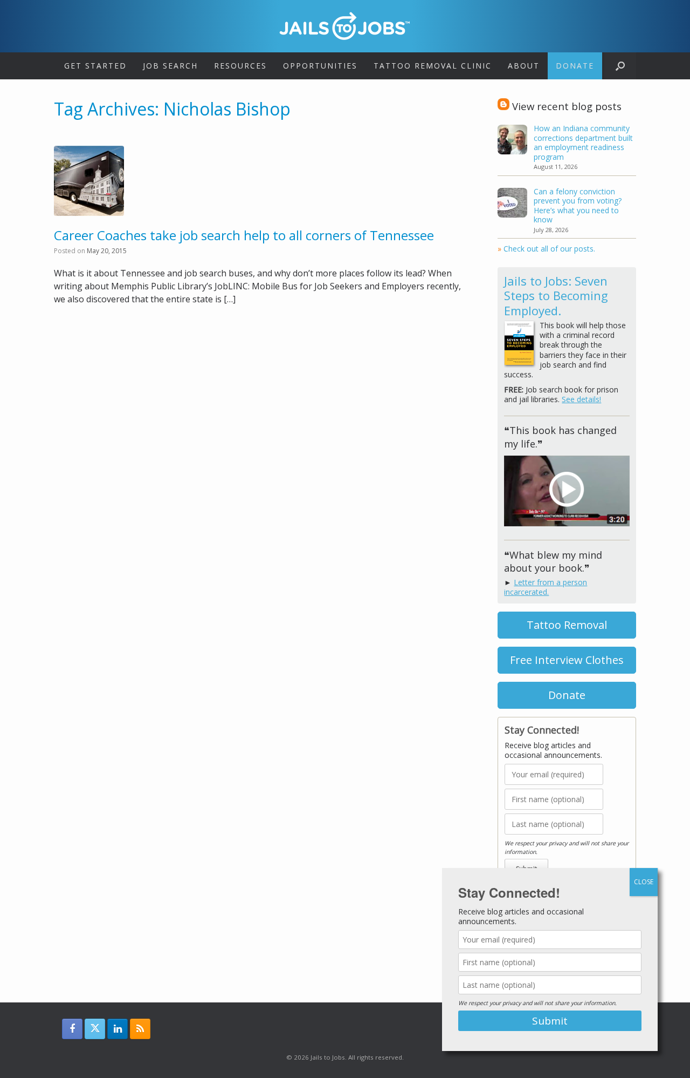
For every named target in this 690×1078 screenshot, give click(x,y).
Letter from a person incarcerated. (545, 587)
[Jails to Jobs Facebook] (72, 1029)
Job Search (170, 65)
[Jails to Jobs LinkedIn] (117, 1029)
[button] (620, 65)
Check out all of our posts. (546, 248)
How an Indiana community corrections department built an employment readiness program (583, 142)
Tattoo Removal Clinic (433, 65)
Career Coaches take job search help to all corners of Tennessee (244, 235)
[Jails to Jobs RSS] (140, 1029)
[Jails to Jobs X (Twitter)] (95, 1029)
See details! (581, 399)
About (524, 65)
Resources (240, 65)
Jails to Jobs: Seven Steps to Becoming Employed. (556, 295)
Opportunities (320, 65)
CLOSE (643, 881)
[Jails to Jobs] (345, 26)
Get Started (95, 65)
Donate (575, 65)
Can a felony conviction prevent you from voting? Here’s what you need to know (578, 205)
